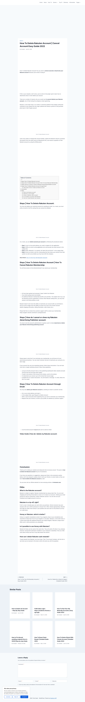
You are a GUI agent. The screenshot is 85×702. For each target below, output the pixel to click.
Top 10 (60, 2)
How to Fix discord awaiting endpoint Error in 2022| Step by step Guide (19, 639)
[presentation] (20, 599)
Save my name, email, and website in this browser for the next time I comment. (37, 684)
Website (54, 681)
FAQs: (22, 190)
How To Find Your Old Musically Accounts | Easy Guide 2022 (28, 579)
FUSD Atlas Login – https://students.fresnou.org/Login (42, 610)
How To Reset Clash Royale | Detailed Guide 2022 (41, 639)
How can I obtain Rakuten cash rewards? (32, 198)
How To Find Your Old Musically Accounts (36, 257)
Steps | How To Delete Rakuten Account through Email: (34, 186)
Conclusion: (24, 189)
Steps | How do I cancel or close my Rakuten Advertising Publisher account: (39, 184)
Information (72, 2)
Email (37, 681)
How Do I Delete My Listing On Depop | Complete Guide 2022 (57, 579)
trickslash (23, 49)
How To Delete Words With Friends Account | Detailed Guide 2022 (65, 639)
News (45, 2)
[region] (16, 693)
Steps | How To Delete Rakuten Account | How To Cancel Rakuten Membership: (39, 182)
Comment (21, 664)
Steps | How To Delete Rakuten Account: (30, 181)
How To (50, 2)
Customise (8, 696)
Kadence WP (53, 698)
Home (41, 2)
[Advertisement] (42, 60)
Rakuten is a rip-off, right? (29, 193)
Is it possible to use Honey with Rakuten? (32, 196)
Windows (66, 2)
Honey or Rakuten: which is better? (31, 195)
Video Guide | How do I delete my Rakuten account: (34, 187)
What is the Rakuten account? (30, 192)
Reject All (16, 696)
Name (20, 681)
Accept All (24, 696)
